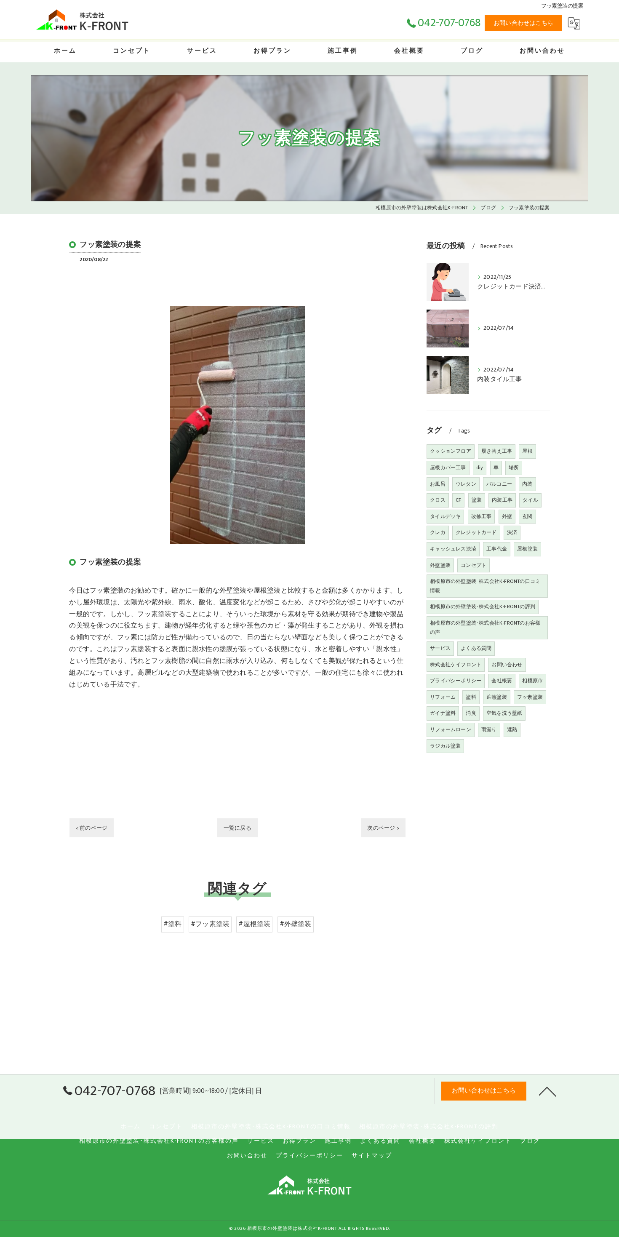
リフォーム (443, 697)
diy (479, 467)
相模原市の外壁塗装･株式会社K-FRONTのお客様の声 (485, 627)
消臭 (471, 713)
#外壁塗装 (296, 924)
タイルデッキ (445, 516)
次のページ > (383, 828)
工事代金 (496, 549)
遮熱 (512, 729)
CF (458, 500)
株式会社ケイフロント (455, 664)
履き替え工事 (496, 451)
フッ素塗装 (530, 697)
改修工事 (481, 516)
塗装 (477, 500)
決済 (512, 532)
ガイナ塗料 (443, 713)
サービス (440, 648)
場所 (514, 467)
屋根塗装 (527, 549)
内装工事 (502, 500)
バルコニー (499, 484)
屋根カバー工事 (448, 467)
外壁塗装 (440, 565)
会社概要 (501, 680)
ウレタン (466, 484)
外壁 (507, 516)
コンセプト (473, 565)
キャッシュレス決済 (453, 549)
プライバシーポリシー (455, 680)
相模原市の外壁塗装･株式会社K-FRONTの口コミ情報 (485, 586)
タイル (530, 500)
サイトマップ (372, 1155)
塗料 (471, 697)
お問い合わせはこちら (523, 23)
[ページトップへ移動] (547, 1090)
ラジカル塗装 (445, 746)
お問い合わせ (506, 664)
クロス (438, 500)
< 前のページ (91, 828)
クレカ (438, 532)
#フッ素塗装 (210, 924)
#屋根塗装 (254, 924)
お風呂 (438, 484)
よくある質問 (476, 648)
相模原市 (532, 680)
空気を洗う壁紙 (504, 713)
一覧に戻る (237, 828)
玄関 (527, 516)
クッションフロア (450, 451)
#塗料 (172, 924)
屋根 (527, 451)
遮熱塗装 (496, 697)
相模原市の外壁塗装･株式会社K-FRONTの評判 (482, 606)
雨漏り (489, 729)
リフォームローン (450, 729)
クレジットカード (476, 532)
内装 (527, 484)
